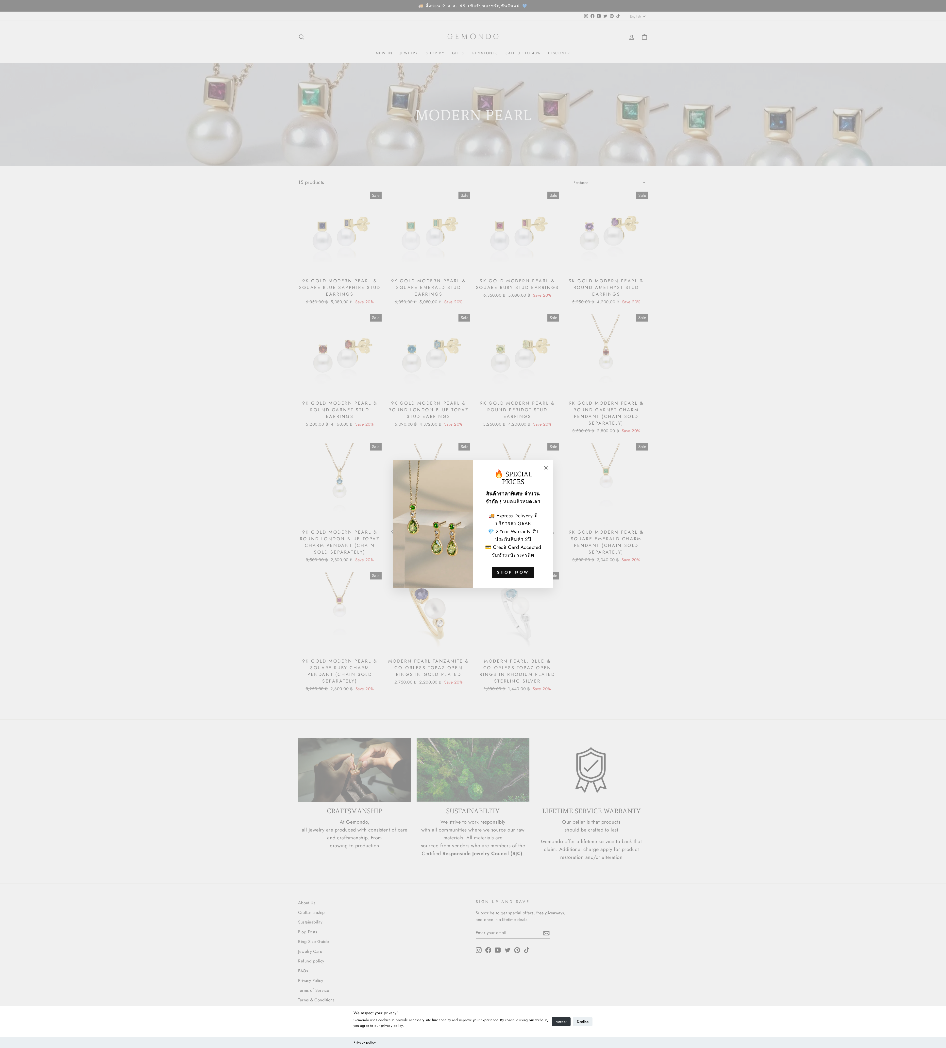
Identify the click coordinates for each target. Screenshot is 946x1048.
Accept (561, 1021)
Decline (583, 1021)
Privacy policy (365, 1042)
